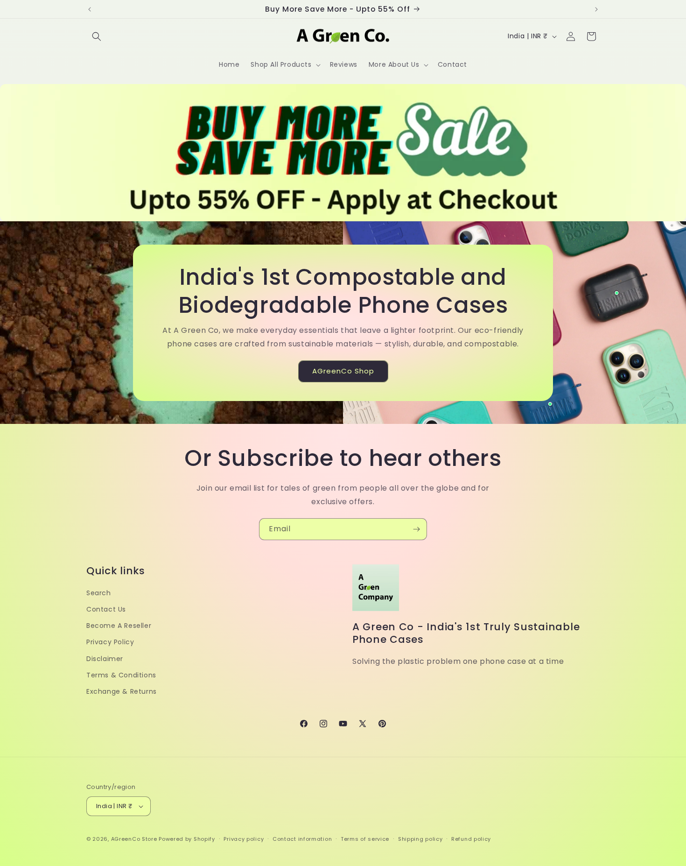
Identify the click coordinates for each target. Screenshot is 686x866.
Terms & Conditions (121, 675)
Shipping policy (420, 839)
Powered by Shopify (187, 839)
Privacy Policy (110, 642)
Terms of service (365, 839)
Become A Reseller (118, 625)
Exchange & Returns (121, 691)
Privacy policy (244, 839)
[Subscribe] (416, 529)
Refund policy (471, 839)
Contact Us (106, 609)
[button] (96, 36)
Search (98, 593)
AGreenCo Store (134, 839)
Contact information (302, 839)
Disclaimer (104, 658)
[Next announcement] (596, 9)
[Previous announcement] (89, 9)
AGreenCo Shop (343, 371)
